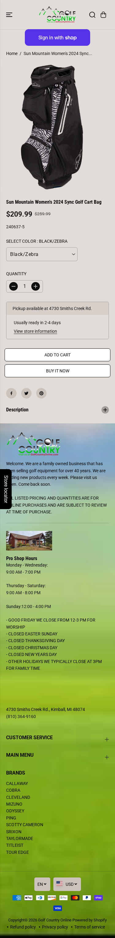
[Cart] (103, 14)
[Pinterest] (41, 393)
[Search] (92, 14)
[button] (9, 14)
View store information (35, 331)
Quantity (16, 273)
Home (11, 53)
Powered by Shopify (89, 920)
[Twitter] (26, 393)
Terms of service (89, 926)
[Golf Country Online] (57, 15)
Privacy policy (55, 926)
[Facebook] (11, 393)
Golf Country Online (54, 920)
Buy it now (57, 370)
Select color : (36, 241)
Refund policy (23, 926)
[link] (57, 541)
